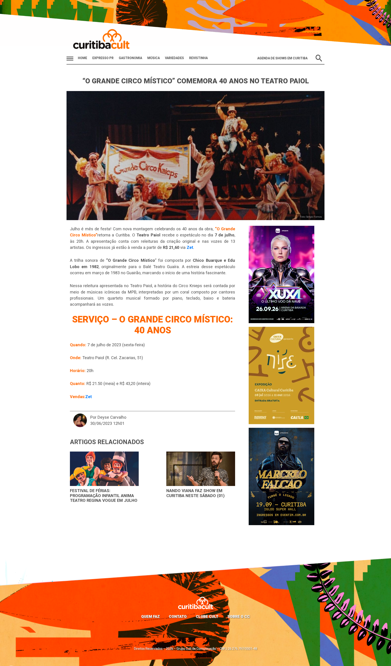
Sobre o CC (238, 616)
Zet (190, 247)
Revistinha (198, 58)
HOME (82, 58)
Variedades (174, 58)
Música (153, 58)
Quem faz (150, 616)
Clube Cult (207, 616)
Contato (178, 616)
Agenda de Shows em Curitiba (282, 58)
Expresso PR (103, 58)
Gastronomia (130, 58)
